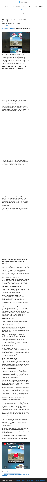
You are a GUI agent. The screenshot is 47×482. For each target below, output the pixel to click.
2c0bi (7, 25)
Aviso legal (18, 480)
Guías (13, 6)
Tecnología (23, 9)
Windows (6, 6)
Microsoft (24, 6)
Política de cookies (30, 480)
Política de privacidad (40, 480)
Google (34, 6)
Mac (29, 6)
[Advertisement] (16, 78)
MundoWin (5, 28)
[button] (23, 13)
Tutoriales (18, 6)
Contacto (23, 480)
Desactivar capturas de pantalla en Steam (12, 473)
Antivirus (41, 6)
